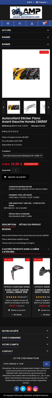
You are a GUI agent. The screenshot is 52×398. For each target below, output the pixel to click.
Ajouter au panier (15, 177)
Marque (35, 126)
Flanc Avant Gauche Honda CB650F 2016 (17, 291)
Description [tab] (9, 224)
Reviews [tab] (6, 229)
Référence (6, 126)
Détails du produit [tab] (30, 224)
